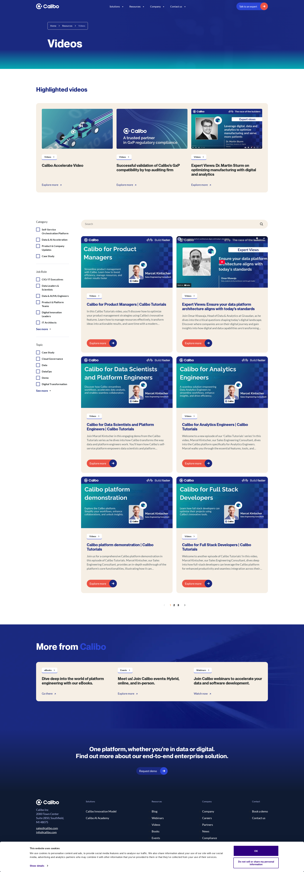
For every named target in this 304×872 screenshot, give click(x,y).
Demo (45, 377)
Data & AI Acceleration (54, 239)
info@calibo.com (46, 832)
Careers (207, 818)
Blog (154, 811)
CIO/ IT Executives (52, 279)
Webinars (158, 818)
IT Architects (49, 322)
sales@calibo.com (47, 828)
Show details (37, 865)
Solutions (115, 6)
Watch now (201, 693)
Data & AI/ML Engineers (55, 295)
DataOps (47, 371)
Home (53, 26)
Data (44, 365)
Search (261, 224)
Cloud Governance (52, 358)
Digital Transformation (54, 384)
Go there (47, 693)
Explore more (50, 184)
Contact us (176, 6)
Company (155, 6)
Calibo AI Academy (97, 818)
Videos (156, 824)
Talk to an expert (248, 6)
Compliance (209, 838)
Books (155, 831)
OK (256, 851)
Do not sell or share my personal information (256, 863)
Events (156, 838)
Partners (207, 824)
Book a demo (260, 811)
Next (184, 605)
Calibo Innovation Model (101, 811)
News (205, 831)
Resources (135, 6)
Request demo (148, 771)
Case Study (48, 256)
